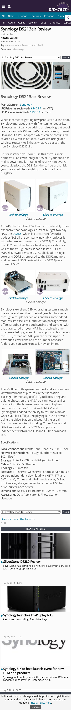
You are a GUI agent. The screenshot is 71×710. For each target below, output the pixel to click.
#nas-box (27, 45)
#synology (18, 49)
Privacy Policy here (40, 702)
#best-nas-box (14, 45)
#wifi (40, 45)
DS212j (17, 234)
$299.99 (35, 112)
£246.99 (36, 108)
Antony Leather (9, 37)
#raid (34, 45)
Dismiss (36, 707)
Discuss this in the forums (18, 519)
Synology (26, 104)
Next (65, 57)
